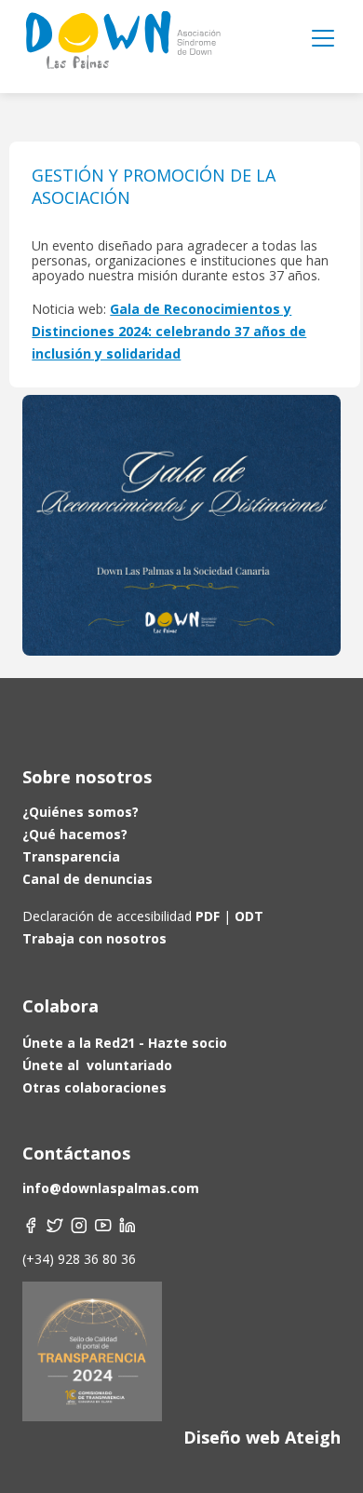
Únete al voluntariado (97, 1065)
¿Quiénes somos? (80, 812)
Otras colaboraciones (94, 1087)
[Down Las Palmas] (122, 46)
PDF (207, 916)
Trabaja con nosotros (94, 938)
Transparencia (71, 856)
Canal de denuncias (87, 879)
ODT (247, 916)
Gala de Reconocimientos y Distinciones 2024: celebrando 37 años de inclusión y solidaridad (169, 331)
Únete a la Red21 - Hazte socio (124, 1043)
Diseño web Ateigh (262, 1437)
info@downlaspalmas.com (110, 1188)
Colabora (60, 1006)
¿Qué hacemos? (75, 834)
